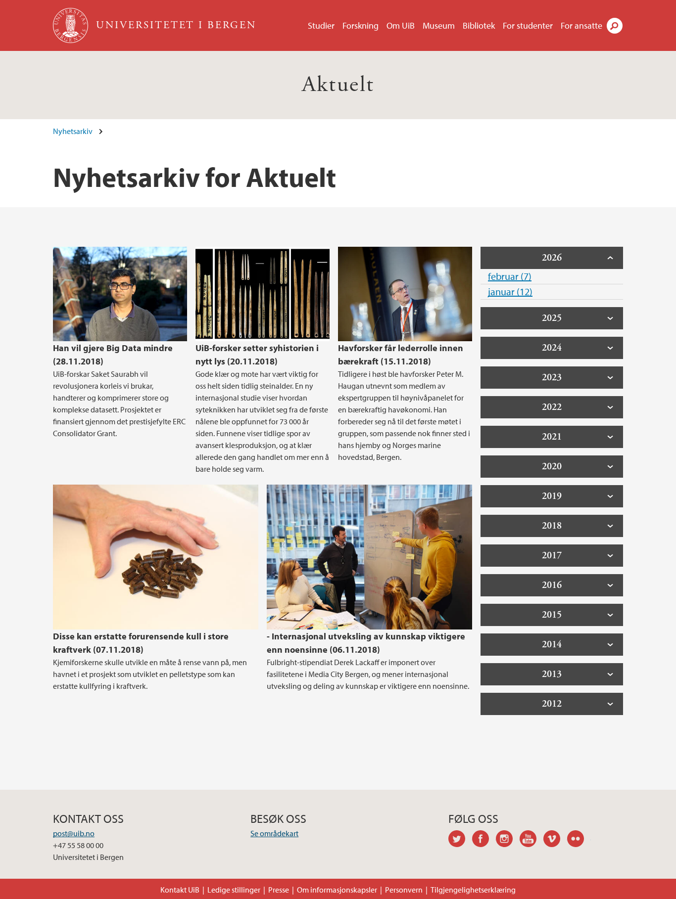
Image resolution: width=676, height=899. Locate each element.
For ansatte (581, 25)
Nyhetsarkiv (73, 131)
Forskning (360, 25)
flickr (579, 840)
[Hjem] (71, 25)
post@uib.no (74, 833)
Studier (321, 25)
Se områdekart (274, 833)
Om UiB (400, 25)
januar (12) (510, 291)
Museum (439, 25)
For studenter (528, 25)
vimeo (555, 840)
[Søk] (614, 26)
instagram (508, 840)
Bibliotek (479, 25)
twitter (460, 840)
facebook (484, 840)
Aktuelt (338, 85)
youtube (531, 840)
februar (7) (509, 276)
